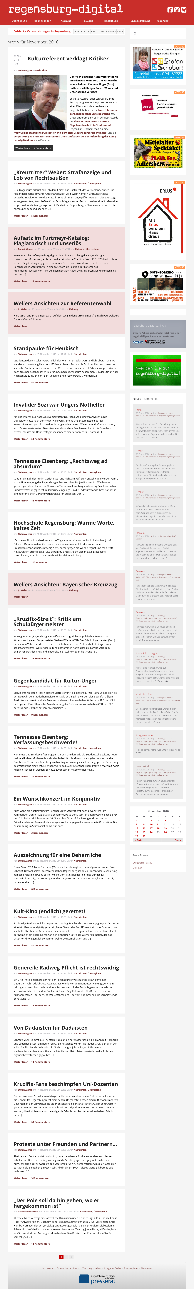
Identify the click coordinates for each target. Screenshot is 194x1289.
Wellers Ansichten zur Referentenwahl (63, 303)
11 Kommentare (40, 1061)
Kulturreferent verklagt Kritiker (68, 58)
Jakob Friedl (142, 766)
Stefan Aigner (25, 70)
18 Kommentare (40, 1005)
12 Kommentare (40, 281)
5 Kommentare (39, 215)
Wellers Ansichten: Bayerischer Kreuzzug (65, 584)
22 (136, 832)
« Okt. (138, 840)
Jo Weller (22, 309)
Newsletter (146, 1268)
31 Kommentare (40, 658)
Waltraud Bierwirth (28, 1211)
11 (158, 824)
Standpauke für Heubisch (46, 348)
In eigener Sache (112, 1268)
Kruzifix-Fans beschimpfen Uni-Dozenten (66, 1084)
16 (144, 828)
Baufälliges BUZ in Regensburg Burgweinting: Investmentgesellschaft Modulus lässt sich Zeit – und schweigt (156, 618)
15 (136, 828)
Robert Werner (25, 249)
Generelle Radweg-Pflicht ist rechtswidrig (66, 967)
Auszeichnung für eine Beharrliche (57, 855)
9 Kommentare (39, 714)
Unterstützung (140, 20)
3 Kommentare (39, 832)
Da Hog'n (137, 867)
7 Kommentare (42, 147)
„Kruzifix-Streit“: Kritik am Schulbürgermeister (47, 621)
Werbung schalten (91, 1268)
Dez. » (178, 840)
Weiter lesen (22, 147)
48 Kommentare (40, 500)
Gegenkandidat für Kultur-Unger (55, 680)
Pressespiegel (131, 1268)
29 (136, 836)
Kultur (88, 20)
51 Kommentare (40, 438)
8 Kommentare (39, 889)
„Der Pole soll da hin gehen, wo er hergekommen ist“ (56, 1203)
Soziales (111, 31)
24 (151, 832)
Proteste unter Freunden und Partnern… (65, 1144)
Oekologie (97, 31)
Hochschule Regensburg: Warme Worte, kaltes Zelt (63, 525)
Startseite (19, 20)
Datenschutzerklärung (68, 1268)
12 (165, 824)
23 (144, 832)
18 (158, 828)
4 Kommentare (39, 945)
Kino (120, 31)
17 (151, 828)
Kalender (163, 20)
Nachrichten (42, 20)
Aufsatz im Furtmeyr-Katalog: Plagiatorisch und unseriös (51, 240)
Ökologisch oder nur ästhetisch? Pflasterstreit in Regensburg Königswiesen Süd (158, 416)
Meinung (66, 20)
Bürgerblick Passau (142, 862)
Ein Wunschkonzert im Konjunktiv (57, 798)
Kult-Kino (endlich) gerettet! (49, 911)
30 (144, 836)
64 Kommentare (40, 1121)
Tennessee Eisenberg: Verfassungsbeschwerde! (45, 739)
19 (165, 828)
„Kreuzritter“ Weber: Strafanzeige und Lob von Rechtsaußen (62, 175)
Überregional (94, 183)
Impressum (48, 1268)
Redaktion (111, 20)
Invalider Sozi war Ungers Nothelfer (59, 404)
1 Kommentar (39, 562)
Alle (76, 31)
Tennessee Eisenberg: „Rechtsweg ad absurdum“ (60, 463)
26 (165, 832)
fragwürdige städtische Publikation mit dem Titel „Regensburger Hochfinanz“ (60, 132)
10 (151, 824)
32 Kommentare (40, 776)
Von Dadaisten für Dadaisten (51, 1027)
